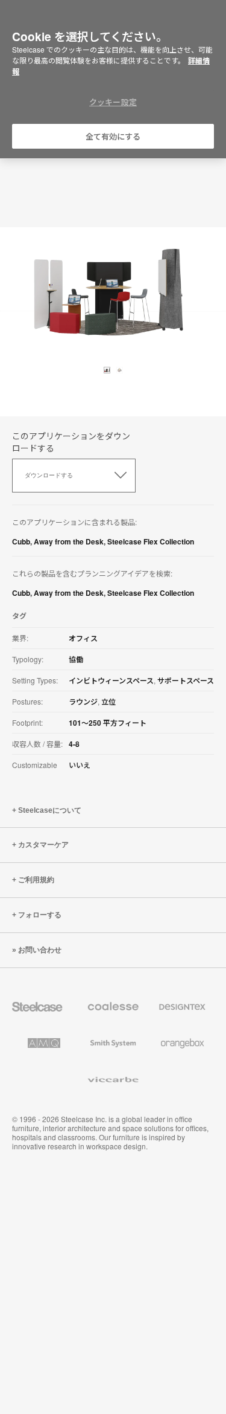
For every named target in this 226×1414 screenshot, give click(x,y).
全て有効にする (113, 136)
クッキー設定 (113, 102)
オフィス (83, 638)
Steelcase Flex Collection (150, 541)
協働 (76, 659)
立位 (108, 701)
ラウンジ (83, 701)
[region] (113, 79)
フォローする (39, 915)
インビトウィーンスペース (111, 680)
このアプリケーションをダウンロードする (71, 442)
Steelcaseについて (49, 810)
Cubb (21, 541)
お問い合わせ (39, 950)
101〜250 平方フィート (107, 722)
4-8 (74, 743)
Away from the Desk (69, 541)
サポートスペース (185, 680)
